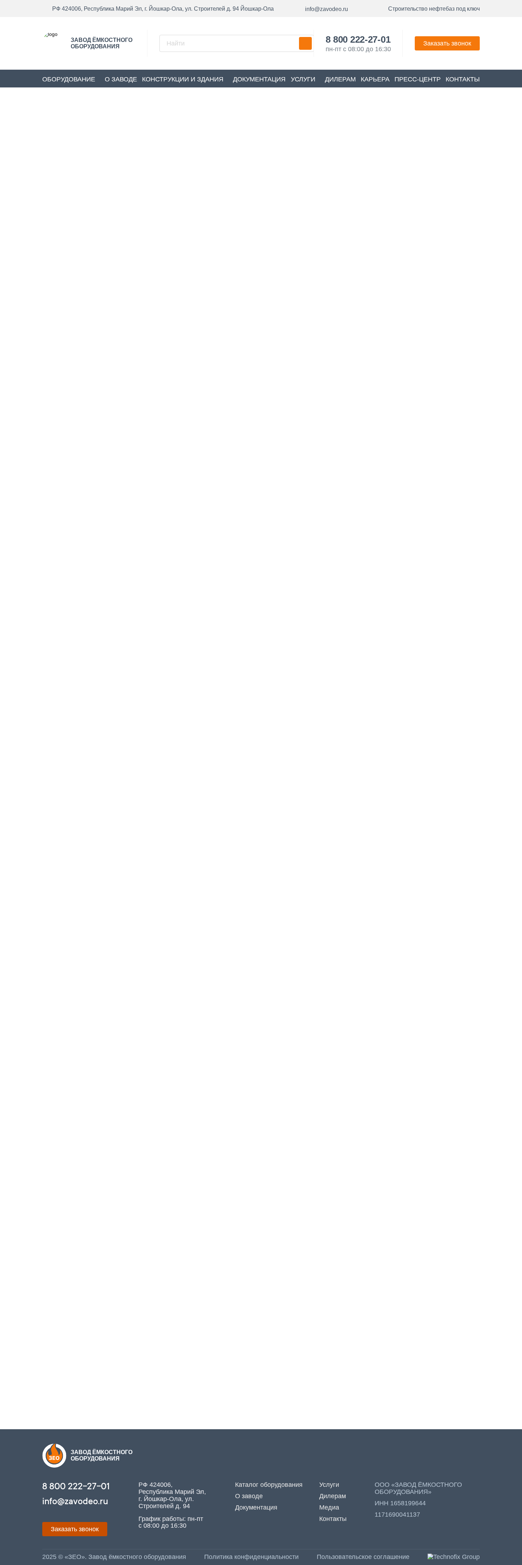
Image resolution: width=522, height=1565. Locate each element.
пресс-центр (418, 79)
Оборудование (68, 79)
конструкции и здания (182, 79)
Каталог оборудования (269, 1484)
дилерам (340, 79)
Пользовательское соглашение (363, 1557)
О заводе (121, 79)
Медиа (329, 1507)
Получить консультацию (384, 345)
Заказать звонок (447, 43)
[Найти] (305, 43)
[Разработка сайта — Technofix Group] (454, 1557)
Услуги (303, 79)
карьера (375, 79)
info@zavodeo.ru (87, 1372)
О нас (467, 716)
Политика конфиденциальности (251, 1557)
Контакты (463, 79)
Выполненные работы (292, 126)
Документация (259, 79)
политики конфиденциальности (274, 634)
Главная (239, 126)
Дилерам (332, 1496)
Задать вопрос (92, 1422)
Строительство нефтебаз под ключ (434, 9)
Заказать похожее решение (290, 345)
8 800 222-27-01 (358, 39)
